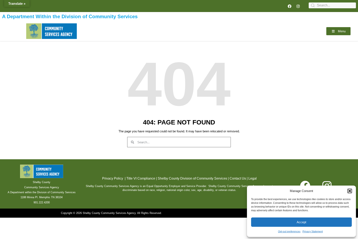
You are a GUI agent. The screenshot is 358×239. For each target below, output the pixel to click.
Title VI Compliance (140, 178)
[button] (350, 191)
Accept (301, 222)
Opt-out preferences (289, 231)
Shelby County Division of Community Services (192, 178)
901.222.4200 (42, 202)
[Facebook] (289, 6)
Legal (252, 178)
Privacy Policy (112, 178)
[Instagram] (298, 6)
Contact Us (238, 178)
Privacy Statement (312, 231)
